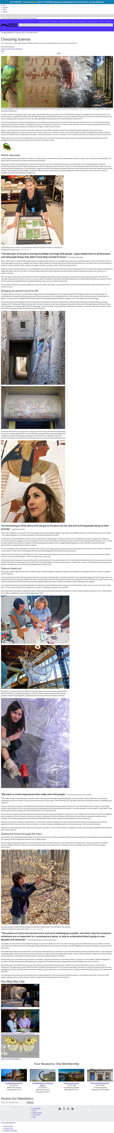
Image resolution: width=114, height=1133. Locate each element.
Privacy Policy (8, 1126)
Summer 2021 (20, 32)
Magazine (82, 22)
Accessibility (36, 1108)
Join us (33, 2)
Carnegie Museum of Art (14, 1083)
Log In (5, 12)
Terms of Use (8, 1128)
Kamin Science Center (71, 1083)
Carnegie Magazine (7, 32)
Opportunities (37, 1113)
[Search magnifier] (112, 15)
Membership (64, 22)
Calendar (54, 22)
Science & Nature (16, 49)
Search (108, 22)
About (102, 22)
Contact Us (36, 1115)
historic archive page (31, 18)
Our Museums (44, 22)
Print (2, 51)
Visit (4, 9)
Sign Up (30, 1102)
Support (73, 22)
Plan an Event (92, 22)
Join (4, 5)
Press (34, 1110)
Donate (5, 7)
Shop (34, 1117)
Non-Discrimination (10, 1130)
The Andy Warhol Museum (100, 1083)
